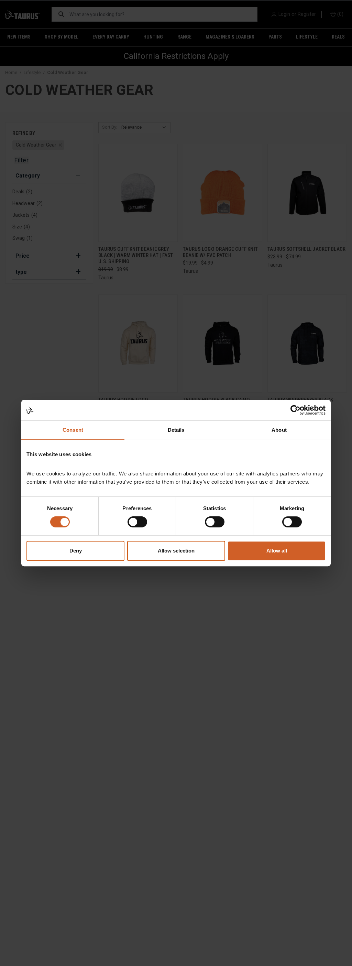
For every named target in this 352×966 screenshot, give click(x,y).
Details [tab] (176, 430)
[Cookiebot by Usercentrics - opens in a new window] (295, 410)
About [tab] (279, 430)
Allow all (276, 551)
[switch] (137, 521)
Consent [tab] (73, 430)
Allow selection (176, 551)
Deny (75, 551)
